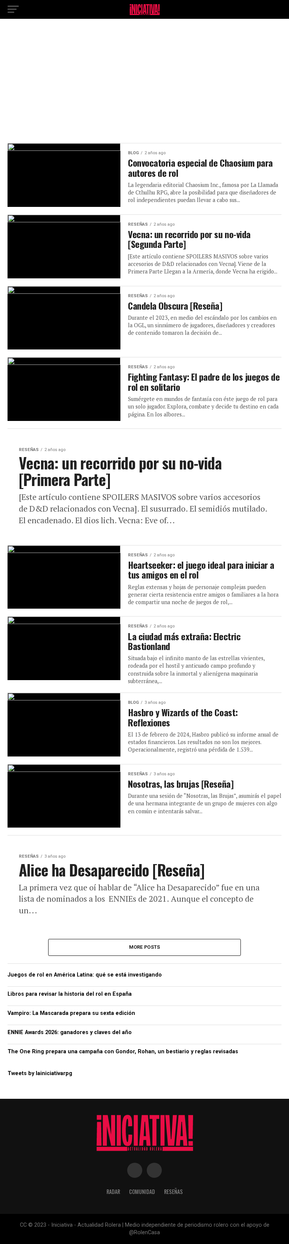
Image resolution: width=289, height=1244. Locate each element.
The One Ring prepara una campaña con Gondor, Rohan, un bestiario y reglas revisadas (123, 1051)
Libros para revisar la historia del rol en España (70, 994)
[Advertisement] (144, 82)
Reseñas (173, 1191)
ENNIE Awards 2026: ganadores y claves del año (70, 1032)
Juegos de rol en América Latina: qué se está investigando (85, 975)
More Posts (144, 947)
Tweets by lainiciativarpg (40, 1073)
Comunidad (142, 1191)
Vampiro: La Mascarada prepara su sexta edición (71, 1013)
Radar (113, 1191)
